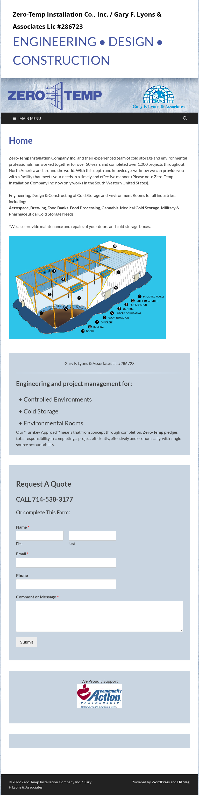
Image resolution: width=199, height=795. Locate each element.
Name (22, 526)
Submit (26, 641)
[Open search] (185, 119)
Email (22, 553)
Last (72, 544)
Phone (22, 575)
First (19, 544)
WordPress (161, 782)
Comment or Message (37, 596)
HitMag (183, 782)
